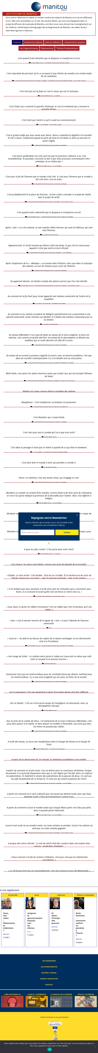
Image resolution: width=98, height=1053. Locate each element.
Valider (67, 532)
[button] (49, 518)
